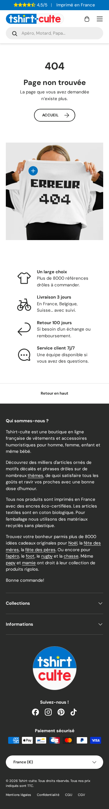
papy (10, 563)
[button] (87, 19)
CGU (68, 795)
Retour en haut (54, 393)
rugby (47, 556)
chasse (71, 556)
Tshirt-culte (28, 781)
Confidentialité (48, 795)
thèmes (35, 475)
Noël (72, 543)
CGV (81, 795)
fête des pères (40, 550)
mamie (29, 563)
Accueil (50, 115)
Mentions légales (18, 795)
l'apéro (12, 556)
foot (30, 556)
